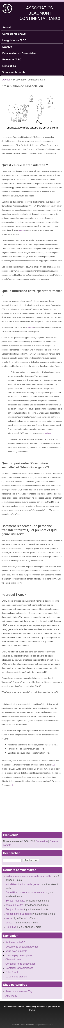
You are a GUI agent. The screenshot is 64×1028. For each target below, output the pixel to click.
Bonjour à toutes (15, 909)
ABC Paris (11, 995)
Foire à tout (11, 972)
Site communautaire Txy (18, 991)
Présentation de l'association (19, 53)
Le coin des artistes (16, 976)
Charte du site (13, 959)
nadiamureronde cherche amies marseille (28, 876)
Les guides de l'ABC (14, 40)
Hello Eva (11, 927)
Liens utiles (9, 66)
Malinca (48, 433)
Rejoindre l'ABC (11, 59)
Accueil (6, 27)
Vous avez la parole (13, 72)
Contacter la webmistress (19, 968)
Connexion (41, 841)
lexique (21, 230)
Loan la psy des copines (18, 955)
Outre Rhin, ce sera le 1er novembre (25, 892)
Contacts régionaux (14, 34)
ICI (12, 785)
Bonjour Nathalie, (15, 900)
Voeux (9, 922)
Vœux (9, 918)
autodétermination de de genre (22, 884)
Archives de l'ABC (15, 942)
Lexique (7, 46)
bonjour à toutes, (15, 905)
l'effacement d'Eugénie (18, 913)
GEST (53, 765)
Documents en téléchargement (22, 946)
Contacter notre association (20, 963)
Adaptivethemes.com (44, 1024)
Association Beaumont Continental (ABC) (39, 13)
